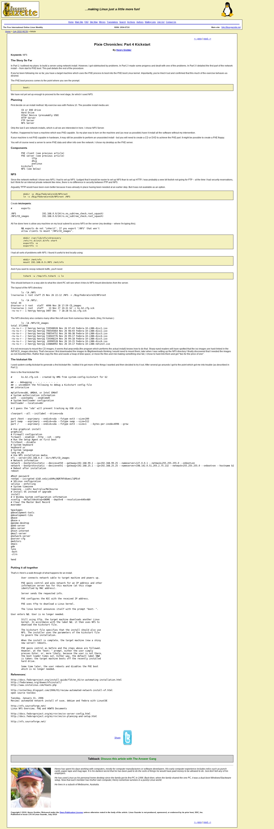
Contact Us (171, 22)
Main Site (79, 22)
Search (122, 22)
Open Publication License (71, 812)
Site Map (94, 22)
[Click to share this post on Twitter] (127, 745)
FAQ (86, 22)
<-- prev (198, 38)
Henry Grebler (123, 50)
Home (71, 22)
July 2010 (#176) (20, 31)
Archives (131, 22)
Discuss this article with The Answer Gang (128, 758)
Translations (112, 22)
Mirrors (102, 22)
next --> (207, 38)
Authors (140, 22)
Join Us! (161, 22)
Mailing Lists (150, 22)
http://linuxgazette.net (231, 27)
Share (117, 737)
